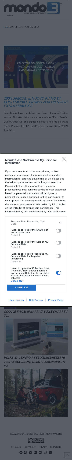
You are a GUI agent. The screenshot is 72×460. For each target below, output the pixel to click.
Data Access (36, 300)
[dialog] (36, 230)
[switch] (58, 231)
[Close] (65, 160)
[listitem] (36, 222)
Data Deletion (16, 300)
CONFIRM (21, 287)
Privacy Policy (55, 300)
